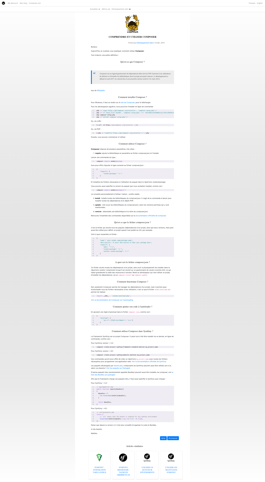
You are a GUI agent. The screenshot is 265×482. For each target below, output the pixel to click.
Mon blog (23, 3)
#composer (173, 438)
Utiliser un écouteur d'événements (147, 470)
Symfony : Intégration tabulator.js (99, 470)
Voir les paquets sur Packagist (118, 368)
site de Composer (128, 102)
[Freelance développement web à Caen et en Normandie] (3, 3)
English (260, 3)
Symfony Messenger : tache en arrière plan (123, 471)
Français (252, 3)
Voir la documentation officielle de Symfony (149, 361)
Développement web (145, 43)
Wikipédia (101, 90)
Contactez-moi (35, 3)
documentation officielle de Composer (151, 216)
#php (163, 438)
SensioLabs (118, 366)
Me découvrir (13, 3)
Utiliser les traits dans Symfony (171, 470)
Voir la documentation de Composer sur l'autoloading (112, 300)
